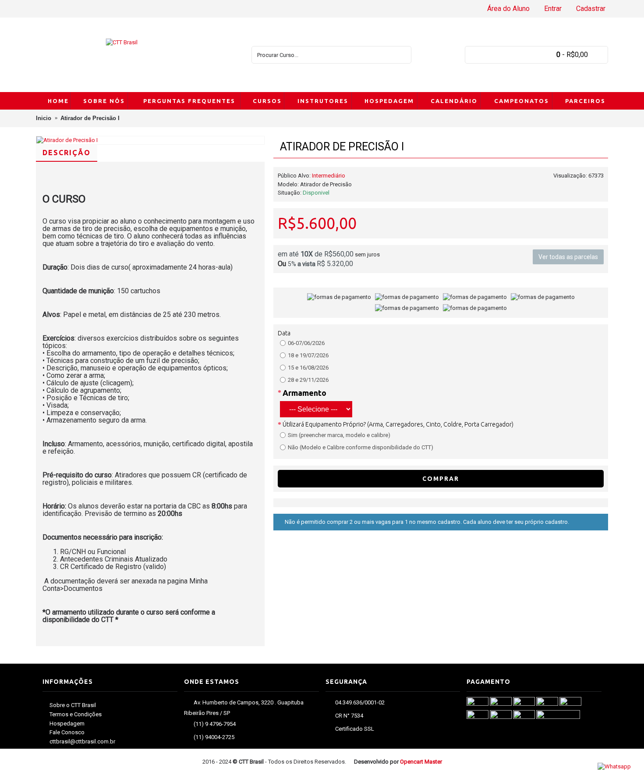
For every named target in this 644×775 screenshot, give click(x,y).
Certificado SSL (354, 729)
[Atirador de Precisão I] (150, 140)
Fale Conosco (67, 732)
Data (284, 333)
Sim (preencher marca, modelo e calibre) (339, 435)
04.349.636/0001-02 (360, 703)
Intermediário (328, 175)
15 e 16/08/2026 (308, 367)
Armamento (304, 392)
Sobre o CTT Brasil (73, 705)
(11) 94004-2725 (214, 737)
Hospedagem (67, 723)
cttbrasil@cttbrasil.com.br (82, 741)
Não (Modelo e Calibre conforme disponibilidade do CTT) (360, 447)
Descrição (66, 152)
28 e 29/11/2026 (308, 380)
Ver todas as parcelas (568, 256)
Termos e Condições (76, 714)
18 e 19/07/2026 (308, 355)
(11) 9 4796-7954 (215, 724)
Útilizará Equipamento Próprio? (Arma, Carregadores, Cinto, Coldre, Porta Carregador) (398, 424)
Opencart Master (421, 761)
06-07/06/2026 (306, 343)
